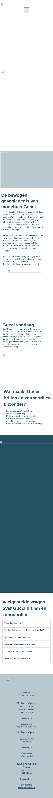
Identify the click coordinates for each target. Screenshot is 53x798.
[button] (26, 10)
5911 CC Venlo (26, 773)
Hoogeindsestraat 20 (26, 739)
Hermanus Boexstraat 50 (26, 710)
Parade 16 (26, 770)
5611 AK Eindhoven (26, 712)
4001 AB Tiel (26, 741)
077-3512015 (26, 785)
